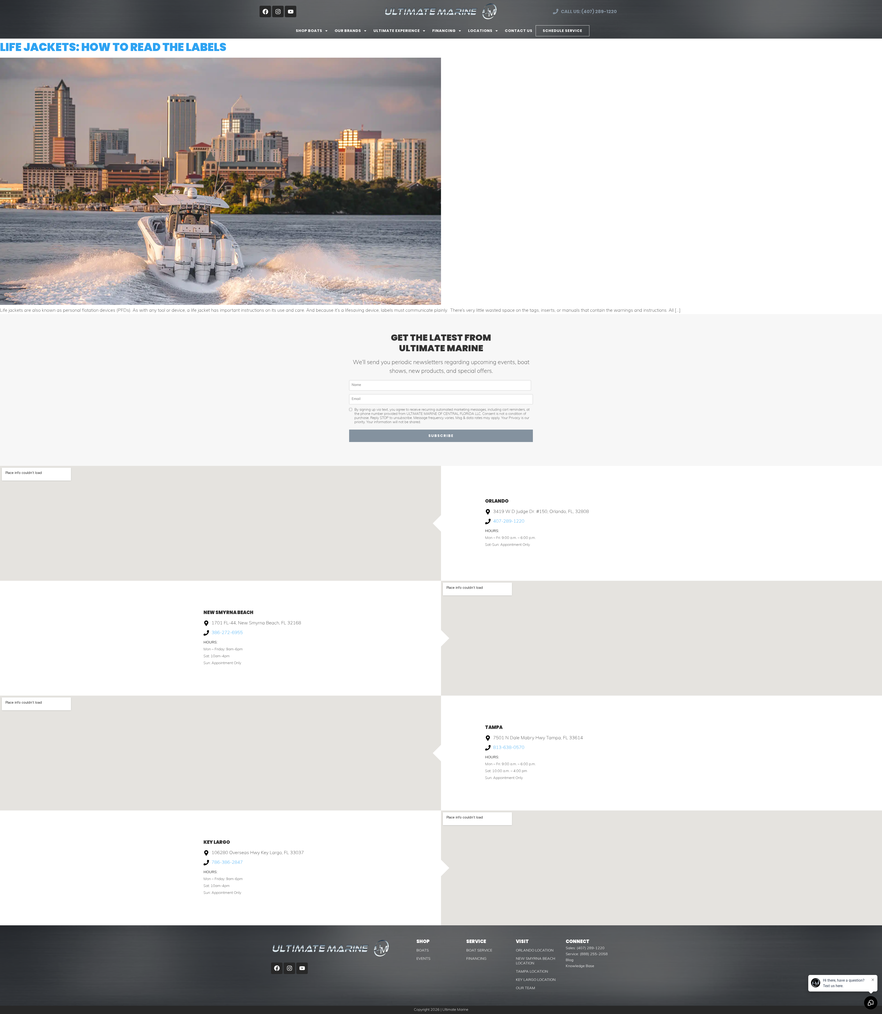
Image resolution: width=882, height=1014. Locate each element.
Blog (570, 960)
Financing (444, 30)
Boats (422, 950)
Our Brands (348, 30)
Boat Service (479, 950)
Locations (480, 30)
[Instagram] (278, 11)
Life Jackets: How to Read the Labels (113, 47)
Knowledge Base (580, 966)
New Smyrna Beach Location (535, 961)
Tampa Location (532, 972)
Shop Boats (309, 30)
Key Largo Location (536, 980)
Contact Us (518, 30)
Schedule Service (562, 30)
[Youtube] (290, 11)
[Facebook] (265, 11)
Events (423, 959)
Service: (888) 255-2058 (587, 954)
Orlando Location (535, 950)
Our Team (525, 988)
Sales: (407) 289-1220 (585, 948)
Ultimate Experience (396, 30)
